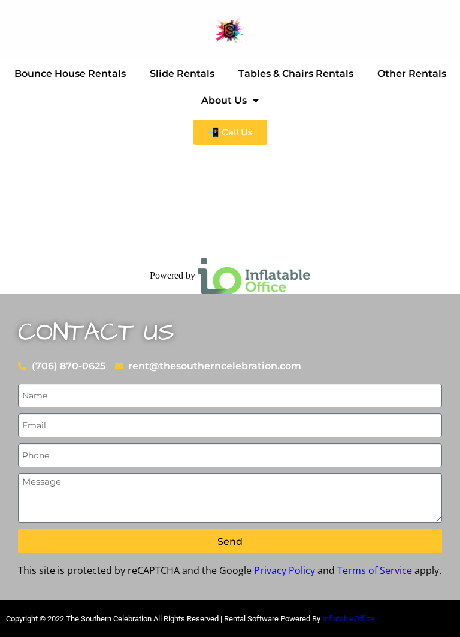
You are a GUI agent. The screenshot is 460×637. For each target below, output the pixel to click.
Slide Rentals (182, 73)
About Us (224, 100)
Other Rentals (411, 73)
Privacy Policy (284, 570)
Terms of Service (374, 570)
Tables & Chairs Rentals (295, 73)
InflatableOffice (348, 618)
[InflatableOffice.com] (254, 275)
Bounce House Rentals (70, 73)
